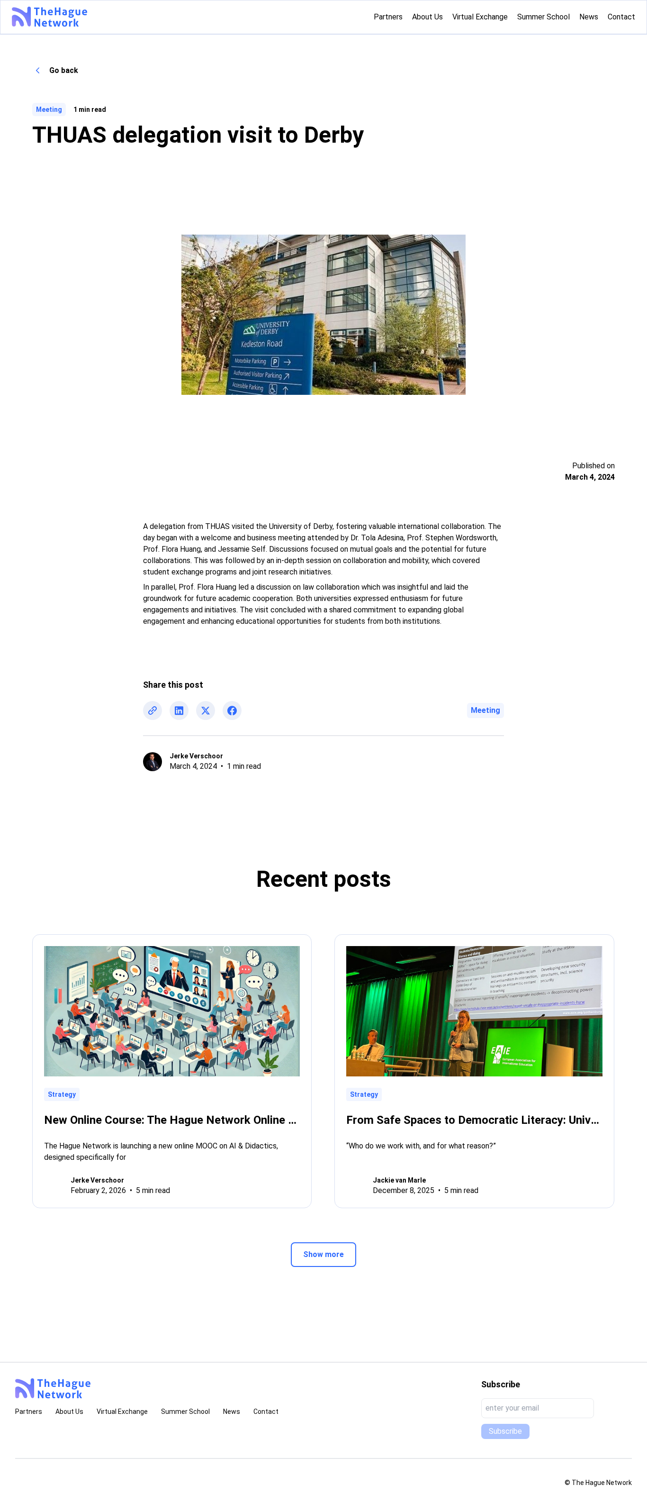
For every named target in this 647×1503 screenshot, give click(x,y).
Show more (323, 1254)
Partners (28, 1411)
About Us (69, 1411)
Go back (63, 70)
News (231, 1411)
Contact (266, 1411)
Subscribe (505, 1431)
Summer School (185, 1411)
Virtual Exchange (122, 1411)
